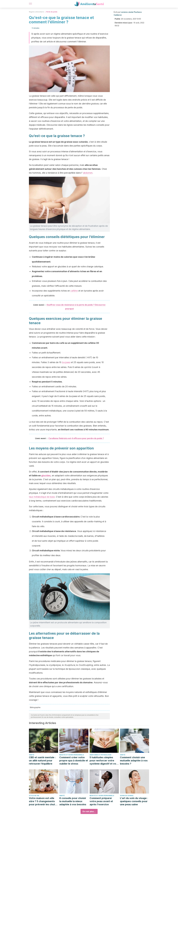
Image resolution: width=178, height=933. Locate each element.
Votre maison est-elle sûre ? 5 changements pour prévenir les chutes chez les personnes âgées (43, 801)
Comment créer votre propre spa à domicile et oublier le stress (73, 760)
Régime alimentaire (36, 12)
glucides (46, 475)
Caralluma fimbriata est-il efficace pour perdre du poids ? (76, 438)
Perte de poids (51, 12)
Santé (31, 755)
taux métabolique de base (42, 497)
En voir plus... (89, 811)
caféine (74, 290)
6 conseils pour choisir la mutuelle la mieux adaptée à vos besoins (72, 801)
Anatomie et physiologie (100, 755)
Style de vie (34, 795)
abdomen (88, 173)
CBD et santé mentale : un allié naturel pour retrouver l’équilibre (42, 760)
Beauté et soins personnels (71, 755)
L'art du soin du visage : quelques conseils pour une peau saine (134, 801)
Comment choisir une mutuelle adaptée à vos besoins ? (134, 760)
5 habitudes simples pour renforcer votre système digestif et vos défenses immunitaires (103, 760)
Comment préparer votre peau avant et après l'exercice (101, 801)
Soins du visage (126, 795)
